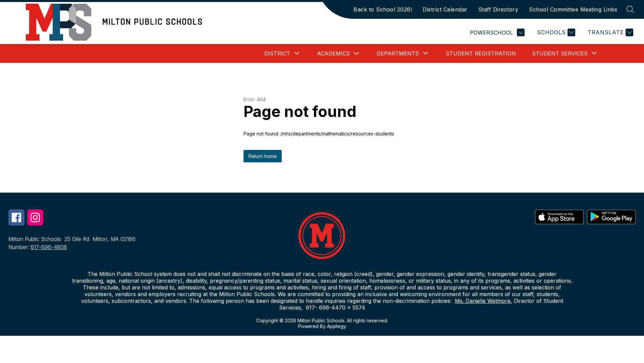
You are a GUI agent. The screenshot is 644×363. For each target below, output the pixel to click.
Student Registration (481, 53)
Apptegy (336, 326)
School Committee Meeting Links (573, 9)
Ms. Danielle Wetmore (483, 300)
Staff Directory (498, 9)
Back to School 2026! (383, 9)
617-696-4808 (49, 247)
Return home (263, 156)
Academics (333, 53)
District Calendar (445, 9)
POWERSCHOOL (491, 32)
